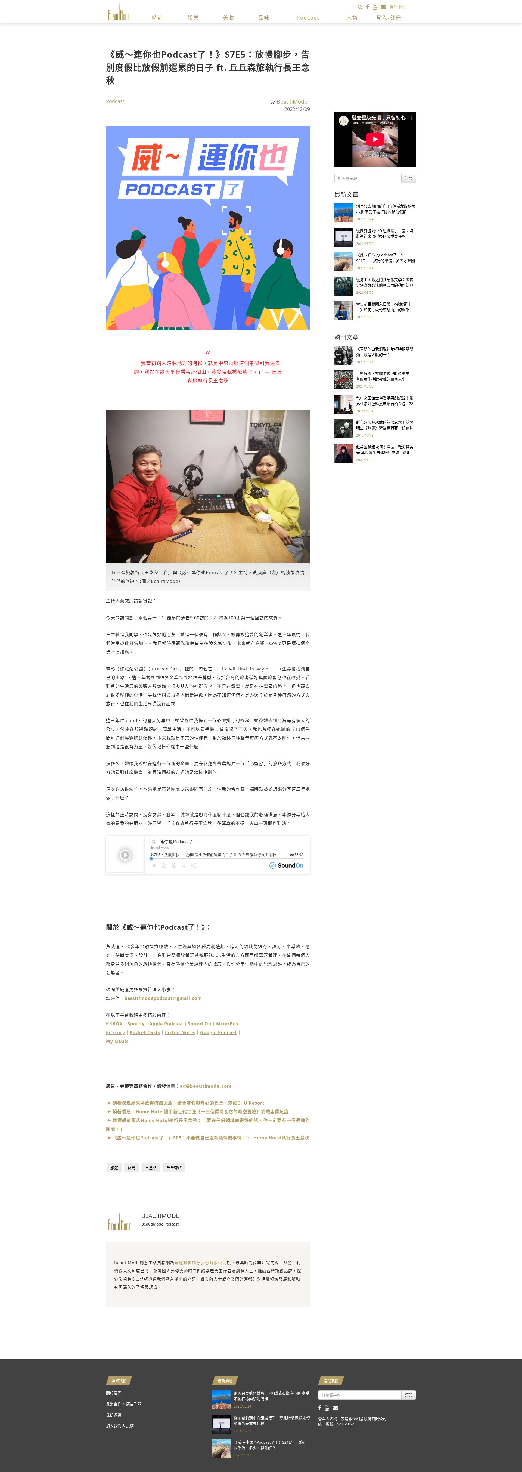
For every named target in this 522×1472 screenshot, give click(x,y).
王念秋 (151, 1167)
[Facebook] (369, 6)
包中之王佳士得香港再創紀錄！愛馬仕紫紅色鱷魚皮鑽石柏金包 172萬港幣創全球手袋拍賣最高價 (384, 403)
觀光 (131, 1167)
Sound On (200, 1024)
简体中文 (397, 6)
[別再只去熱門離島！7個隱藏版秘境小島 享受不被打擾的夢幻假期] (343, 212)
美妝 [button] (228, 17)
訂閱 (408, 178)
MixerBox (227, 1024)
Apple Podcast (166, 1024)
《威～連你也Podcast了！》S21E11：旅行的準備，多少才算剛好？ (385, 260)
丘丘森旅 (174, 1167)
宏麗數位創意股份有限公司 (201, 1262)
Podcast (115, 101)
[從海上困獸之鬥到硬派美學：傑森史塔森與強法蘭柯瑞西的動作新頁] (343, 285)
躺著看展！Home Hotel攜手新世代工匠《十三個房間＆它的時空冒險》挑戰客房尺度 (201, 1112)
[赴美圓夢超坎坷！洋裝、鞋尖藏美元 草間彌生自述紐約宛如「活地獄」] (343, 453)
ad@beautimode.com (206, 1086)
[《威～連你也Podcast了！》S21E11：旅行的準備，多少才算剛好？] (343, 261)
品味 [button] (264, 17)
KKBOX (114, 1024)
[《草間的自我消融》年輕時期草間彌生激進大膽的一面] (343, 355)
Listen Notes (180, 1032)
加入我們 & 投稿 (120, 1425)
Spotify (136, 1024)
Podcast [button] (308, 17)
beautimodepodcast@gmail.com (163, 998)
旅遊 (114, 1167)
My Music (117, 1041)
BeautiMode (292, 101)
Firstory (115, 1032)
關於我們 (113, 1393)
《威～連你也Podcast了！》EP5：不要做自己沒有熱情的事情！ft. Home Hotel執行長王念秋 (211, 1138)
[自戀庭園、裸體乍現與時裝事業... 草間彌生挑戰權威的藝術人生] (343, 379)
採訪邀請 (113, 1414)
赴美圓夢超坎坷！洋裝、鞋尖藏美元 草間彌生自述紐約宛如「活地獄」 (384, 452)
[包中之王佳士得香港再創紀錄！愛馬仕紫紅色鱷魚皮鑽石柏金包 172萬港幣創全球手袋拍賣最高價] (343, 404)
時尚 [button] (157, 17)
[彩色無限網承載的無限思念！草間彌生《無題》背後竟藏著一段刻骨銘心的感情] (343, 428)
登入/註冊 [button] (389, 17)
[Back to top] (504, 1454)
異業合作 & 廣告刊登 (123, 1403)
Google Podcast (218, 1032)
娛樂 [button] (193, 17)
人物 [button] (352, 17)
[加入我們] (385, 6)
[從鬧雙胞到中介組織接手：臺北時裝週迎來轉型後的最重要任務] (343, 236)
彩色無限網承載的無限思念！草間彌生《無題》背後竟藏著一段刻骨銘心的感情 (384, 428)
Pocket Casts (145, 1032)
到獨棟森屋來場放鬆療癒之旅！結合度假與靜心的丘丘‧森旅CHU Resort (189, 1103)
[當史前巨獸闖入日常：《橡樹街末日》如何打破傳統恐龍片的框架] (343, 310)
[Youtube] (377, 6)
